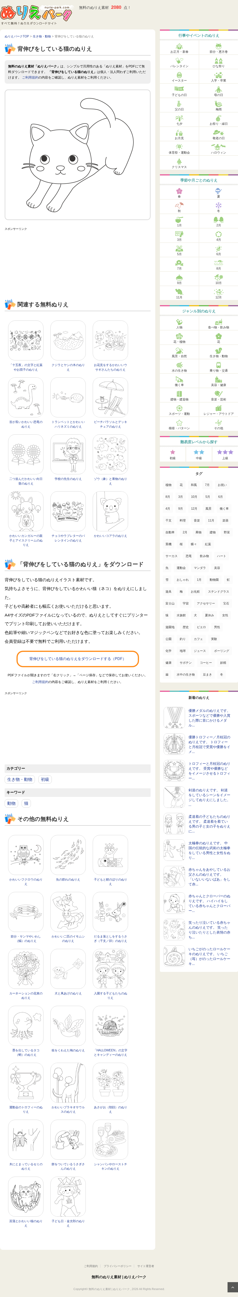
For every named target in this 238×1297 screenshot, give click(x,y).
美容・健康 (218, 385)
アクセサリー (206, 603)
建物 (213, 532)
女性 (225, 615)
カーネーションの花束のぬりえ (26, 996)
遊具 (168, 591)
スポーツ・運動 (179, 414)
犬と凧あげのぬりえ (68, 993)
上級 (225, 458)
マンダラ (200, 568)
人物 (179, 327)
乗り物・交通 (219, 370)
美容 (217, 568)
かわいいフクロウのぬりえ (26, 882)
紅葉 (208, 544)
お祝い (222, 485)
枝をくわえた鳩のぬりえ (68, 1050)
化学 (168, 651)
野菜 (227, 532)
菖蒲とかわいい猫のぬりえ (26, 1223)
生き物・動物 (19, 779)
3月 (179, 239)
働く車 (179, 385)
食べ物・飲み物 (218, 327)
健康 (168, 662)
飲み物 (204, 556)
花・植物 (179, 341)
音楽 (197, 520)
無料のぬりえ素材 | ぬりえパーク (119, 1277)
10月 (218, 283)
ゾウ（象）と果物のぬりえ (110, 481)
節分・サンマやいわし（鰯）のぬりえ (26, 939)
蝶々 (194, 544)
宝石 (226, 603)
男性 (217, 627)
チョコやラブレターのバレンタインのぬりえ (68, 538)
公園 (168, 639)
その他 (218, 428)
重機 (168, 544)
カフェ (198, 639)
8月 (218, 268)
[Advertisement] (78, 265)
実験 (214, 639)
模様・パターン (179, 428)
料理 (183, 520)
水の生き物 (179, 370)
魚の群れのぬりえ (68, 879)
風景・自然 (179, 356)
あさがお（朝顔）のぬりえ (110, 1110)
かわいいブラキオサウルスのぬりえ (68, 1110)
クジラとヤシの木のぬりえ (68, 367)
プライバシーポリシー (118, 1266)
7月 (179, 268)
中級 (199, 458)
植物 (168, 485)
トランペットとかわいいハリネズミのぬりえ (68, 424)
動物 (11, 803)
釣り (183, 639)
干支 (168, 520)
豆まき (207, 674)
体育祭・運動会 (179, 152)
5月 (179, 254)
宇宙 (186, 603)
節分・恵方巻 (219, 51)
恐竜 (189, 556)
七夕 (179, 123)
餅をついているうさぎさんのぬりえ (68, 1166)
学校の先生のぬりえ (68, 479)
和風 (194, 485)
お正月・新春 (179, 51)
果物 (198, 532)
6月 (218, 254)
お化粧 (195, 591)
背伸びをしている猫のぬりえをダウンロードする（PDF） (77, 659)
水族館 (181, 615)
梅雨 (219, 109)
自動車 (170, 532)
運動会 (181, 568)
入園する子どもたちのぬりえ (110, 996)
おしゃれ (183, 579)
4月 (218, 239)
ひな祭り (219, 66)
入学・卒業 (218, 80)
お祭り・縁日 (219, 123)
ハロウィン (218, 152)
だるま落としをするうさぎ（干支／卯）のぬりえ (110, 939)
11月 (179, 297)
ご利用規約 (30, 77)
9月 (179, 283)
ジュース (200, 651)
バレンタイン (179, 66)
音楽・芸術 (218, 399)
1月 (179, 225)
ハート (221, 556)
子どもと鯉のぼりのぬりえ (110, 882)
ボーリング (221, 651)
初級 (45, 779)
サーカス (171, 556)
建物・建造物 (179, 399)
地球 (183, 651)
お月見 (179, 138)
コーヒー (206, 662)
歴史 (186, 627)
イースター (179, 80)
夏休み (209, 615)
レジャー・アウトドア (219, 414)
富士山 (170, 603)
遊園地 (170, 627)
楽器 (225, 520)
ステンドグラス (218, 591)
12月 (218, 297)
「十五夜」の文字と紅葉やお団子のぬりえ (26, 367)
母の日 (218, 95)
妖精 (223, 662)
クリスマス (179, 167)
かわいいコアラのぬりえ (110, 536)
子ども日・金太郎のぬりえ (68, 1223)
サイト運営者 (145, 1266)
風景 (208, 508)
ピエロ (201, 627)
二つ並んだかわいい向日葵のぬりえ (26, 481)
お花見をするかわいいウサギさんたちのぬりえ (110, 367)
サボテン (186, 662)
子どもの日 (179, 95)
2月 (218, 225)
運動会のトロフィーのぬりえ (26, 1110)
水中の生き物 (186, 674)
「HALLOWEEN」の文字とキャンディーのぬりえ (110, 1053)
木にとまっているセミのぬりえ (26, 1166)
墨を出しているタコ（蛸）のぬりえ (26, 1053)
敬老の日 (219, 138)
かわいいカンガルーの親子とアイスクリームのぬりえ (26, 540)
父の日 (179, 109)
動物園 (214, 579)
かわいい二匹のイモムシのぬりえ (68, 939)
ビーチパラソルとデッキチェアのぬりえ (110, 424)
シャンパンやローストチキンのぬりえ (110, 1166)
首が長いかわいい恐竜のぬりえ (26, 424)
